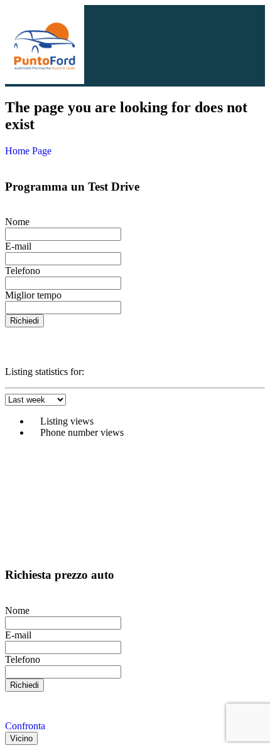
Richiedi (24, 320)
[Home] (44, 80)
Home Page (28, 150)
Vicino (21, 738)
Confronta (25, 726)
